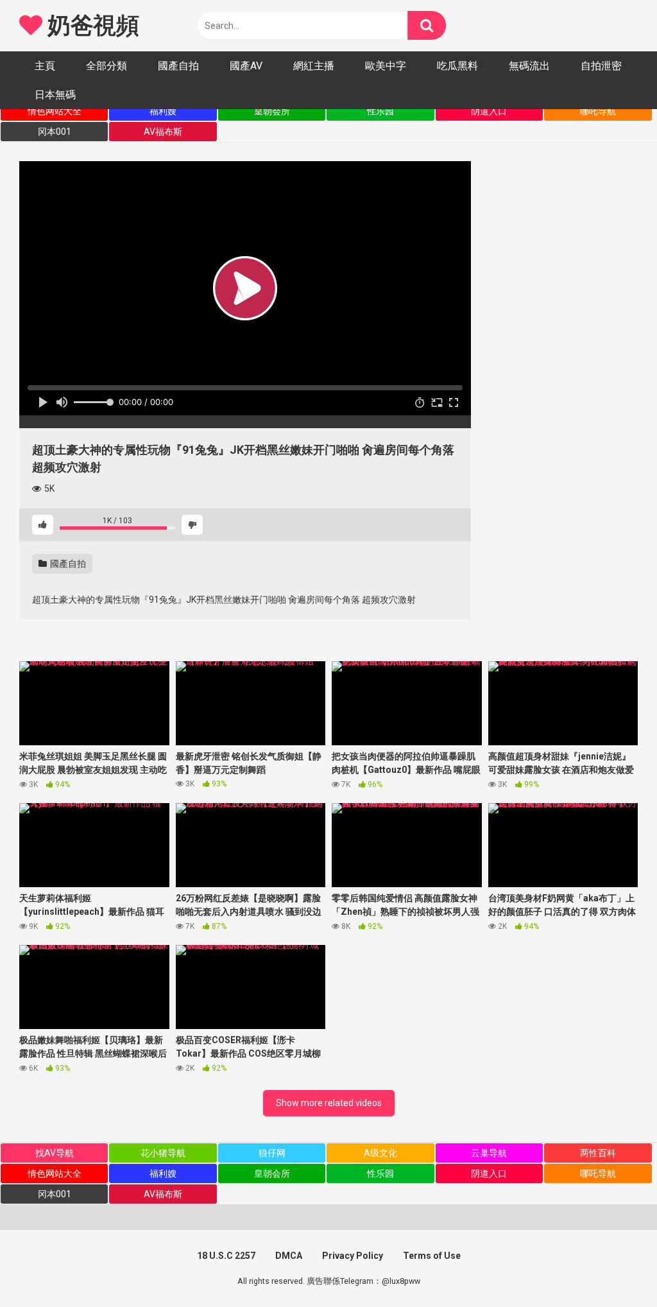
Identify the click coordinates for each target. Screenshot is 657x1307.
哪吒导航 (598, 111)
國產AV (246, 66)
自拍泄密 (601, 66)
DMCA (288, 1256)
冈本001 (54, 131)
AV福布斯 (163, 131)
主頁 (45, 66)
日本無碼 (55, 95)
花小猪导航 (163, 1153)
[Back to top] (614, 1268)
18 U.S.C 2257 (226, 1256)
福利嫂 (162, 111)
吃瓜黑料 (457, 66)
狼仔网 (272, 1153)
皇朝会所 (272, 111)
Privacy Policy (352, 1256)
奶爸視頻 (90, 25)
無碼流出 (529, 66)
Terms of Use (432, 1256)
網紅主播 (313, 66)
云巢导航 (489, 1153)
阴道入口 (489, 111)
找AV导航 (54, 1153)
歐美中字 (385, 66)
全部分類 (106, 66)
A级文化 (380, 1153)
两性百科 (598, 1153)
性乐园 (380, 111)
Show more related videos (329, 1103)
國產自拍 (178, 66)
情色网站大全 (54, 111)
